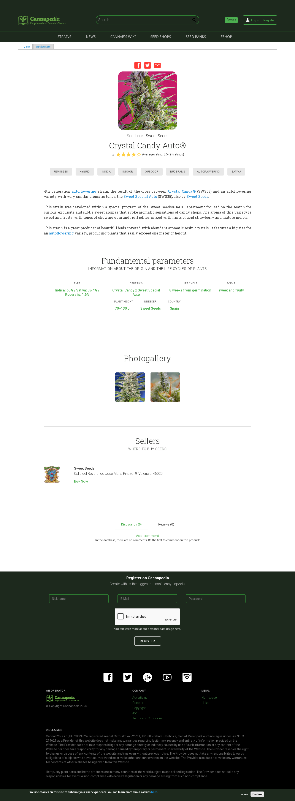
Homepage (209, 697)
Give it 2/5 (123, 154)
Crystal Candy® (182, 191)
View (28, 47)
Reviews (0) (43, 47)
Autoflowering (208, 171)
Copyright (139, 708)
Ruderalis (177, 171)
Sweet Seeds (157, 135)
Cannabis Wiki (123, 36)
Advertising (140, 697)
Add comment (147, 535)
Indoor (127, 171)
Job (135, 713)
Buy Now (81, 481)
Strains (64, 36)
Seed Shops (160, 36)
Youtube (167, 677)
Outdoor (151, 171)
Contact (137, 702)
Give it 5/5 (139, 154)
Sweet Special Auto (140, 196)
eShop (226, 36)
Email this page (157, 65)
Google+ (147, 677)
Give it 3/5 (128, 154)
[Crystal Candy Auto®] (130, 387)
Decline (257, 794)
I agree (243, 794)
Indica (106, 171)
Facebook (137, 65)
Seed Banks (196, 36)
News (91, 36)
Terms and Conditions (147, 718)
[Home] (41, 20)
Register (269, 20)
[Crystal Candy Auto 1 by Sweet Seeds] (147, 100)
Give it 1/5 (118, 154)
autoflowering (84, 191)
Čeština (231, 20)
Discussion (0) (131, 524)
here (177, 629)
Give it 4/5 (134, 154)
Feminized (61, 171)
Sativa (236, 171)
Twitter (147, 65)
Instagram (187, 677)
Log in (255, 20)
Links (205, 702)
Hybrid (85, 171)
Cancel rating (112, 154)
